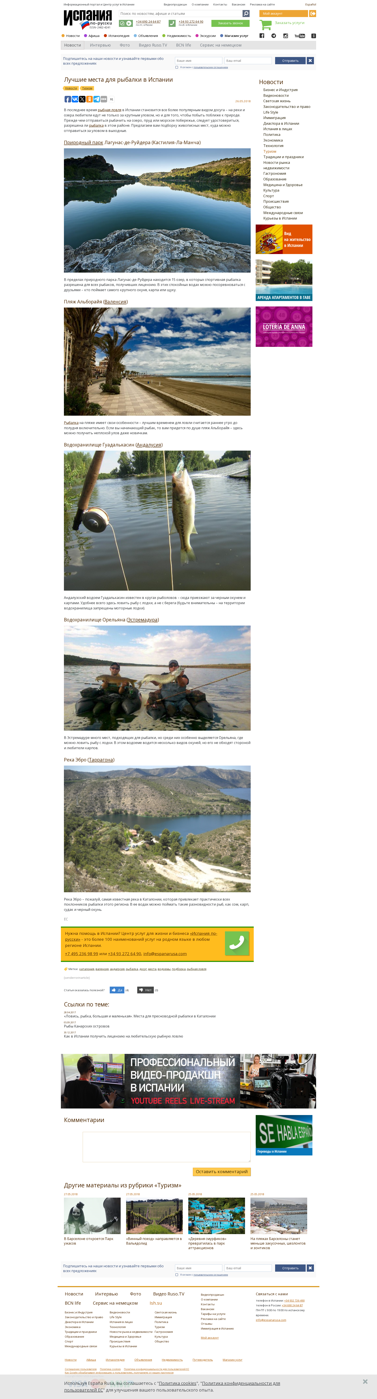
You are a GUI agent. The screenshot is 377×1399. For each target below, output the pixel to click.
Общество (272, 207)
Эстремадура (143, 620)
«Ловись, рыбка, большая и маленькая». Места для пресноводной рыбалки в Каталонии (140, 1016)
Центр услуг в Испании (118, 4)
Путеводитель (203, 1360)
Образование (274, 179)
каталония (86, 969)
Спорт (268, 196)
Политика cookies (110, 1369)
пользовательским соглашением (211, 67)
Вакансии (238, 4)
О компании (200, 4)
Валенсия (115, 302)
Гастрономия (274, 173)
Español (310, 4)
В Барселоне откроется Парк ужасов (88, 1241)
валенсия (102, 969)
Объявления (148, 35)
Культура (271, 190)
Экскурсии (208, 35)
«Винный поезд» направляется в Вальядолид (154, 1241)
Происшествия (276, 201)
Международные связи (283, 212)
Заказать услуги (290, 22)
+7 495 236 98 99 (81, 953)
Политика (271, 134)
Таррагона (101, 760)
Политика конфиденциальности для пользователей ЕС (156, 1369)
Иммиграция (274, 117)
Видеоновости (276, 95)
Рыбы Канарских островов (87, 1026)
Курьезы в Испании (280, 218)
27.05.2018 (70, 1194)
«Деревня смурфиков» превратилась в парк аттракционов (207, 1243)
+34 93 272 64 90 (191, 21)
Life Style (270, 112)
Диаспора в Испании (281, 123)
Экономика (273, 140)
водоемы (164, 969)
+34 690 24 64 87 (148, 21)
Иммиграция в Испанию (217, 1328)
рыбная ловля (109, 109)
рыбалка (96, 125)
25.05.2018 (195, 1194)
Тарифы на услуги (213, 1314)
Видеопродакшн (175, 4)
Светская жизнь (277, 101)
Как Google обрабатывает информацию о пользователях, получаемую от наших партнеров (119, 1372)
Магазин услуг (236, 35)
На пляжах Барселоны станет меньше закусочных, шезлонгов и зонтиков (278, 1243)
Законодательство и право (286, 106)
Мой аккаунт (210, 1338)
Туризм (269, 151)
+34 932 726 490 (294, 1300)
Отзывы (206, 1324)
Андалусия (149, 445)
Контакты (220, 4)
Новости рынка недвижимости (131, 1332)
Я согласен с (204, 67)
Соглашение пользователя (81, 1369)
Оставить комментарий (222, 1171)
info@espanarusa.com (165, 953)
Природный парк (83, 142)
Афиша (94, 35)
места (152, 969)
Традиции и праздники (283, 156)
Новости (73, 35)
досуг (143, 969)
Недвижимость (179, 35)
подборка (179, 969)
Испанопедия (118, 35)
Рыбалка (71, 422)
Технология (273, 145)
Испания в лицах (277, 128)
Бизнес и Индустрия (280, 89)
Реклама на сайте (262, 4)
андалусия (117, 969)
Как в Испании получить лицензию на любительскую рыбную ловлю (123, 1036)
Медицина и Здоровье (283, 184)
